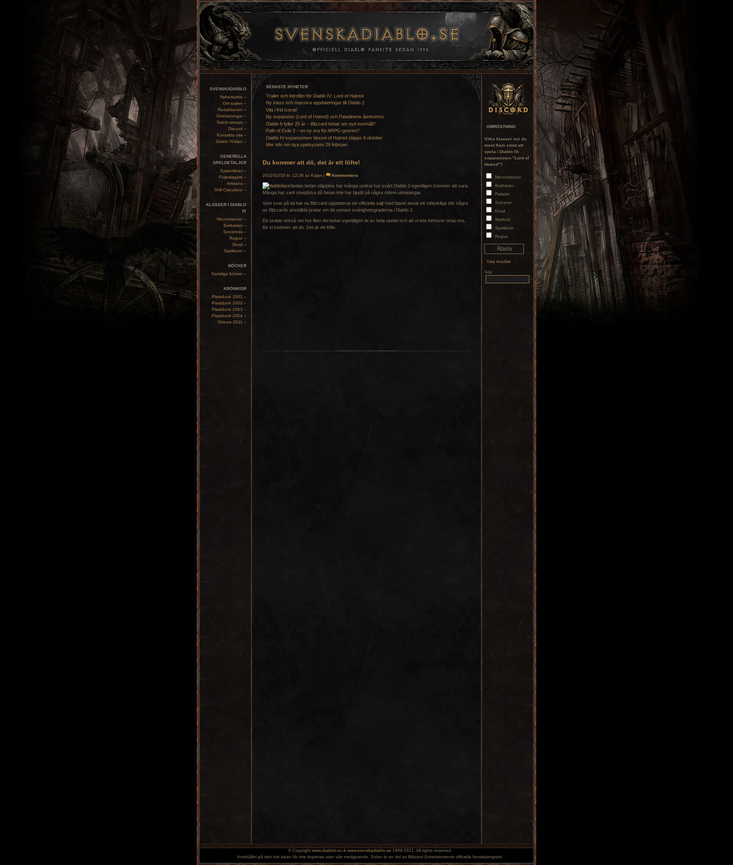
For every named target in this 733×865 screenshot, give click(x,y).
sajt (379, 203)
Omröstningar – (231, 116)
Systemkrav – (233, 170)
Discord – (237, 128)
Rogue (501, 236)
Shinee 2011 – (232, 322)
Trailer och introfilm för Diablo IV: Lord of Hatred (315, 95)
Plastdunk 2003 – (229, 309)
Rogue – (237, 238)
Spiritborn (504, 228)
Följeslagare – (232, 177)
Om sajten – (234, 103)
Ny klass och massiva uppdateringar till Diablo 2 (315, 102)
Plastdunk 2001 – (229, 296)
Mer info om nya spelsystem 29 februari (306, 144)
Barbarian (504, 185)
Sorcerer (503, 202)
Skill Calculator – (230, 189)
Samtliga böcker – (228, 273)
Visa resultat (499, 261)
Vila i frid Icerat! (281, 109)
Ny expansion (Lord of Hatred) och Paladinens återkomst (324, 116)
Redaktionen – (232, 109)
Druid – (239, 244)
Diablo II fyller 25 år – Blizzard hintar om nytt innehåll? (320, 123)
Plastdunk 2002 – (229, 303)
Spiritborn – (235, 250)
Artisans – (236, 183)
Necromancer (508, 177)
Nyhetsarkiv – (233, 97)
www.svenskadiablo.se (369, 850)
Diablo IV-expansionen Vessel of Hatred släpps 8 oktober (324, 137)
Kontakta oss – (231, 135)
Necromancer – (231, 219)
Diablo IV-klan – (231, 141)
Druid (500, 211)
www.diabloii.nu (327, 850)
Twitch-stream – (231, 122)
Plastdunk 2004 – (229, 315)
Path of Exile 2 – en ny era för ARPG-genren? (312, 130)
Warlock (502, 219)
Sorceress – (234, 231)
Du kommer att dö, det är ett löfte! (311, 162)
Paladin (502, 194)
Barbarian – (235, 225)
